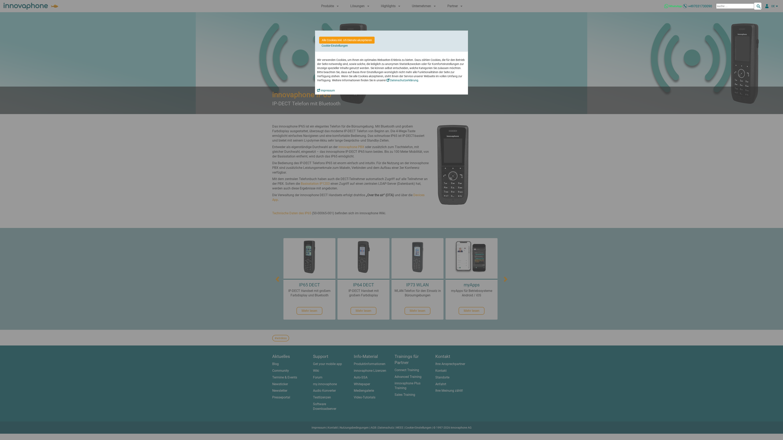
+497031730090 (700, 6)
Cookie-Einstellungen (335, 45)
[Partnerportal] (766, 6)
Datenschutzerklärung (403, 80)
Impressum (327, 90)
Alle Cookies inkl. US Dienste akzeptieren (347, 40)
